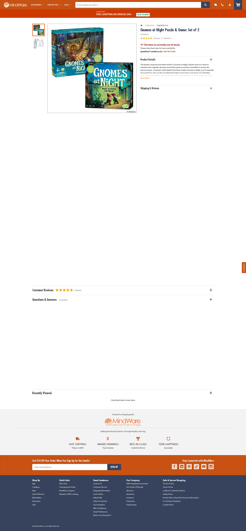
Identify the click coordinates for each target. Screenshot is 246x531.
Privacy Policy (168, 483)
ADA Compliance (99, 508)
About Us (130, 490)
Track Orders (98, 494)
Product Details (148, 59)
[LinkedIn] (181, 466)
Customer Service (100, 487)
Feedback (244, 267)
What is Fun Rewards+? (102, 515)
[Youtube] (203, 466)
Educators (36, 501)
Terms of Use (168, 487)
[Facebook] (174, 466)
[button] (92, 68)
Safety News (168, 494)
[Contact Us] (222, 5)
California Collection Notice (174, 490)
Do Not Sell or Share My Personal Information (181, 497)
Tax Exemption (99, 504)
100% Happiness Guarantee (137, 483)
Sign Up (114, 467)
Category (36, 487)
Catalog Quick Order (67, 487)
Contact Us (97, 483)
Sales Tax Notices (100, 501)
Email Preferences (100, 511)
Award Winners (38, 494)
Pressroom (130, 501)
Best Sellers (36, 497)
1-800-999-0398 (168, 51)
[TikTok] (196, 466)
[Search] (205, 5)
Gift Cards (63, 483)
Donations (130, 494)
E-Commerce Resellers (172, 501)
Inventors (130, 497)
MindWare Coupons (67, 490)
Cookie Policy (168, 504)
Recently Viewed (41, 393)
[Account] (230, 5)
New (34, 490)
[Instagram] (211, 466)
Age (33, 483)
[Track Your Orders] (215, 5)
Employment (131, 504)
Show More (144, 78)
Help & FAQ (97, 497)
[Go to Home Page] (141, 25)
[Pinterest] (189, 466)
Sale (34, 504)
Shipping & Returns (149, 88)
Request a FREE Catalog (68, 494)
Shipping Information (101, 490)
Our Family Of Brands (134, 487)
